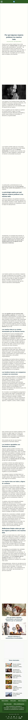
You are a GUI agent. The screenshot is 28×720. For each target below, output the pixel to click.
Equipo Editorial (18, 41)
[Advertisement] (14, 19)
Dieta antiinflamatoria (19, 704)
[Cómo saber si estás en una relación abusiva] (9, 694)
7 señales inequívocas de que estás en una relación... (17, 688)
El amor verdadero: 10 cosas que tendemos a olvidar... (17, 665)
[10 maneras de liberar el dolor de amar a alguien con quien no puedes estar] (9, 670)
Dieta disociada (8, 704)
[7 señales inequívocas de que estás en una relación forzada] (9, 687)
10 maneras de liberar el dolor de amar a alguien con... (17, 671)
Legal (8, 718)
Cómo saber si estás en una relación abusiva (17, 694)
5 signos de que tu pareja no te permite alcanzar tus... (17, 682)
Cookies (11, 718)
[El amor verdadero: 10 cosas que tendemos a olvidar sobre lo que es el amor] (9, 665)
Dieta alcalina (5, 700)
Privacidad (15, 718)
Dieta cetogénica (22, 700)
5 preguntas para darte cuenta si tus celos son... (17, 676)
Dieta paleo (13, 700)
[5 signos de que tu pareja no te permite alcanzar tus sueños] (9, 682)
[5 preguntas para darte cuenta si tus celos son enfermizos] (9, 676)
